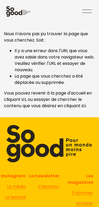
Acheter (84, 203)
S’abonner (82, 193)
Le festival (15, 197)
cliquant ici (15, 99)
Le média (16, 186)
